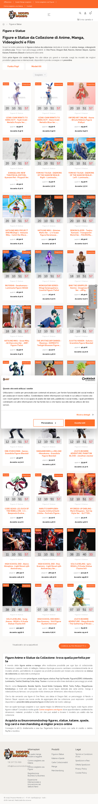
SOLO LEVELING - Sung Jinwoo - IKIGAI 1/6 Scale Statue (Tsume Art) (16, 621)
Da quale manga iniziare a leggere (35, 755)
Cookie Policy (81, 773)
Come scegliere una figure (50, 710)
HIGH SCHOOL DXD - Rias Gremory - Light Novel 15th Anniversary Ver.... (49, 566)
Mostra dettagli (83, 415)
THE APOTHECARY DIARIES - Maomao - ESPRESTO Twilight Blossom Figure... (49, 343)
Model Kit (36, 66)
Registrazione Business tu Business (36, 774)
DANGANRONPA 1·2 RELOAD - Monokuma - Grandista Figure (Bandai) (48, 453)
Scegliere (40, 75)
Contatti (29, 6)
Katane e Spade (58, 758)
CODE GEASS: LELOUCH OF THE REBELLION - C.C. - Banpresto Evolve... (17, 511)
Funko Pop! (13, 66)
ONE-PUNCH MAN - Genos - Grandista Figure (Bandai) (17, 452)
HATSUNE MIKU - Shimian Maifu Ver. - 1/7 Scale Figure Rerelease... (49, 232)
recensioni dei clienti (91, 298)
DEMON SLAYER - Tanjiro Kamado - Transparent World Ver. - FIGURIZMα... (81, 232)
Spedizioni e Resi (82, 761)
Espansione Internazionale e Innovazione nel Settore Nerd (34, 783)
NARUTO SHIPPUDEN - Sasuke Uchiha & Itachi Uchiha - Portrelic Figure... (49, 511)
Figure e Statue (16, 113)
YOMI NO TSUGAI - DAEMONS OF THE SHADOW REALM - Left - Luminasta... (81, 175)
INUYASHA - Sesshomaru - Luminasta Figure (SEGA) (16, 287)
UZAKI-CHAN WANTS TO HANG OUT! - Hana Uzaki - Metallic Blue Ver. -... (48, 120)
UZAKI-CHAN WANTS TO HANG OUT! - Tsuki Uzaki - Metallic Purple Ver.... (16, 120)
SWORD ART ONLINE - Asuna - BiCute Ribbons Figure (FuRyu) (81, 120)
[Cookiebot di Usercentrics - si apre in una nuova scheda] (84, 379)
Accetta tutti (79, 423)
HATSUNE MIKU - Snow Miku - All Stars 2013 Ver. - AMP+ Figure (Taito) (16, 343)
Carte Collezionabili (60, 762)
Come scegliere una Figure (44, 2)
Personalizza (47, 423)
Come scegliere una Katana (13, 6)
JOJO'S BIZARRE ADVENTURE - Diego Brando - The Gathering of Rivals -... (81, 621)
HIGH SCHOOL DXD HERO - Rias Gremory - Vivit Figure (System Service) (49, 621)
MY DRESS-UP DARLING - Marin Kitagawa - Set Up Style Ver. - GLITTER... (81, 511)
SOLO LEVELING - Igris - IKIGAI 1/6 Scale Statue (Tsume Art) (81, 566)
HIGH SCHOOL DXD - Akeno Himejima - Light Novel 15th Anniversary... (16, 566)
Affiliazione (7, 2)
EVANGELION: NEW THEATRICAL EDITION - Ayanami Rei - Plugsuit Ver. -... (17, 176)
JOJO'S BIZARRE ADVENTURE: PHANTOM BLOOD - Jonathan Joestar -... (81, 454)
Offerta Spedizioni (82, 765)
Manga (54, 766)
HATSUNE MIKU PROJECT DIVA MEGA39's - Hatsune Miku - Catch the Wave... (16, 232)
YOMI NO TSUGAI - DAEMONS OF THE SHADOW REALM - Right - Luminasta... (49, 175)
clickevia (28, 800)
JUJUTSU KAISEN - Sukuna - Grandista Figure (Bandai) (81, 342)
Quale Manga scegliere (23, 2)
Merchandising (58, 771)
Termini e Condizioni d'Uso (83, 755)
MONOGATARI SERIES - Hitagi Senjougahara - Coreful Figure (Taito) (49, 288)
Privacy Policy (81, 769)
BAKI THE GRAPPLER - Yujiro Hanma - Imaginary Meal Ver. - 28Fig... (81, 288)
